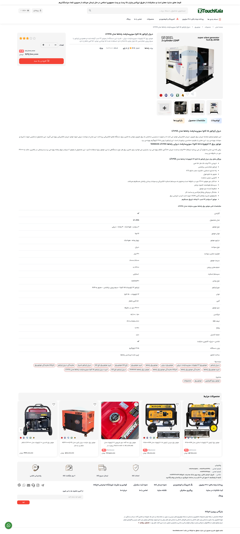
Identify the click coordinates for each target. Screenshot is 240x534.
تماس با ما (138, 19)
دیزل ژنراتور (215, 365)
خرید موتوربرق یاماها (212, 369)
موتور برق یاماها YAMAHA (139, 369)
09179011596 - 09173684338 (199, 469)
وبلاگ (128, 19)
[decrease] (55, 45)
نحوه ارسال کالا (160, 485)
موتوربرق (197, 27)
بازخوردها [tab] (177, 120)
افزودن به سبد (40, 61)
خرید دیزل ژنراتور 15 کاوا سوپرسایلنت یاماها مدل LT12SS (86, 369)
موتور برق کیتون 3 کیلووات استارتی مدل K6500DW (202, 442)
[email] (28, 486)
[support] (33, 486)
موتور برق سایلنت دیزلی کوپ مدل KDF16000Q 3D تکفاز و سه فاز (78, 444)
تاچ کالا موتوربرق (121, 365)
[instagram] (38, 486)
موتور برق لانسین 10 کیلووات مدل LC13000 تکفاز (38, 442)
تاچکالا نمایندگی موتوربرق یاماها (165, 369)
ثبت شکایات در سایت (214, 490)
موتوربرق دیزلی (167, 365)
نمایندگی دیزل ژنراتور (66, 365)
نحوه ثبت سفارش (140, 485)
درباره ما (123, 490)
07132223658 (205, 471)
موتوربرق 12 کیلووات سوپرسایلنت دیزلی (192, 365)
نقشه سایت (162, 490)
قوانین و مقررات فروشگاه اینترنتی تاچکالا (110, 485)
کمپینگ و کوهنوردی (167, 19)
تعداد (61, 45)
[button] (219, 430)
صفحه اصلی (219, 27)
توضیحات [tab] (215, 120)
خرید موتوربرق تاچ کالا (103, 365)
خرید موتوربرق (136, 365)
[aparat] (19, 486)
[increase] (43, 45)
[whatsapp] (24, 486)
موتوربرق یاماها (152, 365)
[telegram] (42, 486)
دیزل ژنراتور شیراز (84, 365)
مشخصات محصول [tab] (196, 120)
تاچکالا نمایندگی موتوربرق (44, 365)
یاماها (147, 48)
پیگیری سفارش (186, 490)
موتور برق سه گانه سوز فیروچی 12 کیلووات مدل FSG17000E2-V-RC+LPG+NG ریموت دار (120, 444)
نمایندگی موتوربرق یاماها (190, 369)
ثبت (23, 502)
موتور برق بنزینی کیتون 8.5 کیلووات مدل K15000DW (161, 442)
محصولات (150, 19)
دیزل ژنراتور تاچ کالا (118, 369)
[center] (90, 10)
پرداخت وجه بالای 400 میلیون (193, 19)
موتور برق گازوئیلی (212, 381)
